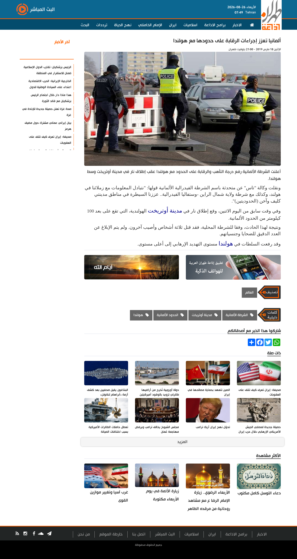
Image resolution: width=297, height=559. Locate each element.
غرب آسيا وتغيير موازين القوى (109, 496)
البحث (85, 25)
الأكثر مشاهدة (58, 53)
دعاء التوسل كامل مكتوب (259, 493)
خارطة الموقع (111, 534)
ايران (173, 25)
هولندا (226, 243)
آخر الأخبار (62, 42)
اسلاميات (190, 25)
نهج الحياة (122, 25)
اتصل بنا (138, 534)
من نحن (84, 534)
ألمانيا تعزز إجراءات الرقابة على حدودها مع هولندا (227, 41)
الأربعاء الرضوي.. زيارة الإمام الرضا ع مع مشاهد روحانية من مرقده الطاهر (208, 500)
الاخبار (237, 25)
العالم (249, 292)
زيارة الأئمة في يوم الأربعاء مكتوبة (162, 495)
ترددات (101, 25)
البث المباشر (165, 534)
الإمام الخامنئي (150, 25)
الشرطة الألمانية (237, 315)
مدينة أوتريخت (165, 210)
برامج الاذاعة (215, 25)
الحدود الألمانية (167, 315)
